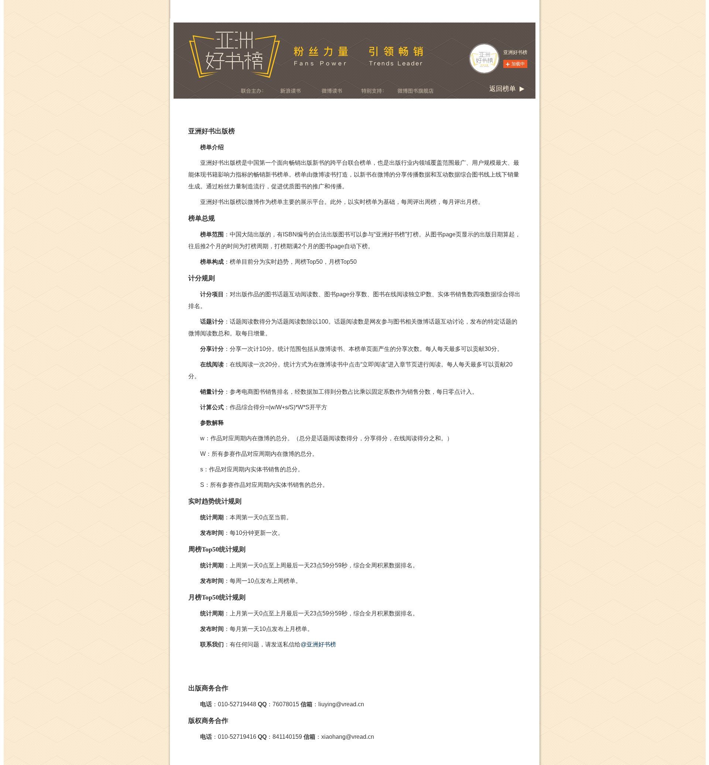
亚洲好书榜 (515, 52)
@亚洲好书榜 (318, 644)
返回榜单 (502, 88)
